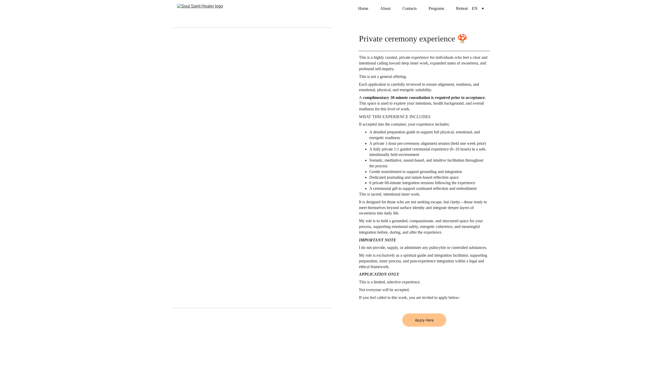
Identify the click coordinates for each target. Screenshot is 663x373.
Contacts (409, 8)
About (385, 8)
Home (363, 8)
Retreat (462, 8)
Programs (436, 8)
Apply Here (424, 320)
